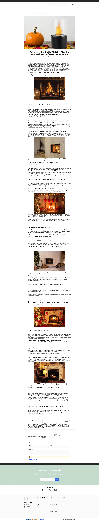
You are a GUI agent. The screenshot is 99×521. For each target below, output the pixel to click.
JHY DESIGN (66, 421)
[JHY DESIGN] (26, 500)
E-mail (51, 445)
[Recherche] (66, 4)
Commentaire (31, 449)
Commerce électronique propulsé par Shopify (70, 519)
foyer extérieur (48, 66)
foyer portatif (39, 240)
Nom (30, 445)
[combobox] (58, 4)
